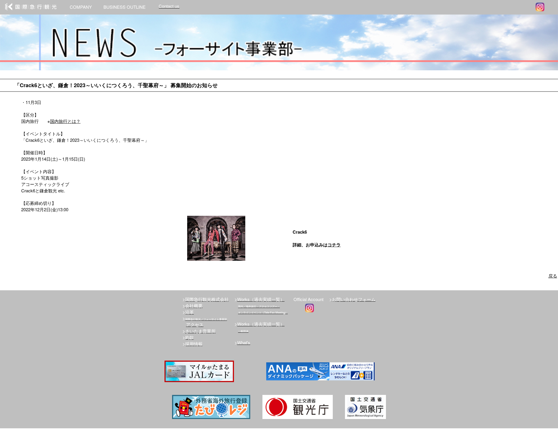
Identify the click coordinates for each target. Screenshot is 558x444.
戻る (552, 276)
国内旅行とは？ (65, 121)
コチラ (334, 244)
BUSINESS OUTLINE (124, 7)
